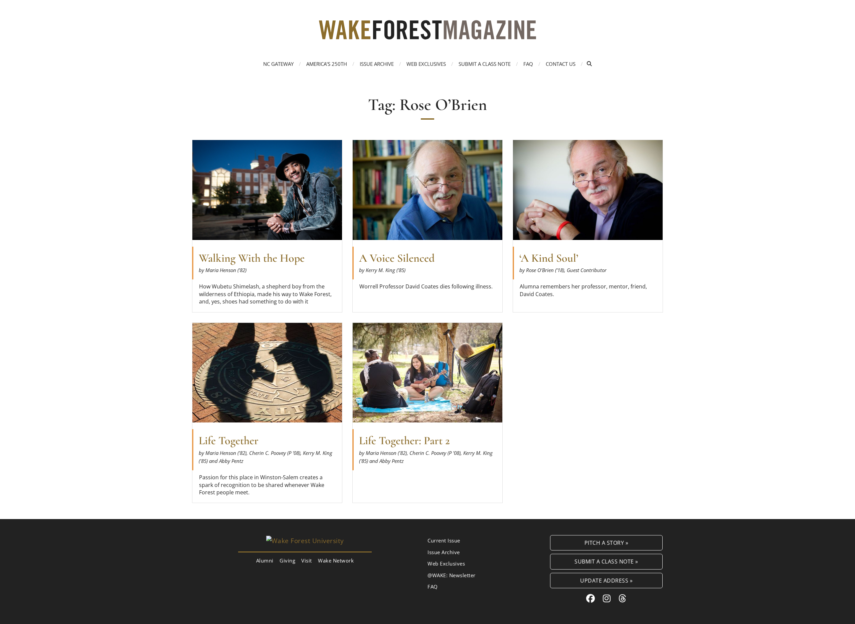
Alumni (265, 560)
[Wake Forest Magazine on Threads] (623, 598)
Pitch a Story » (606, 542)
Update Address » (606, 580)
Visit (306, 560)
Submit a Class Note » (606, 561)
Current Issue (444, 540)
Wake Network (336, 560)
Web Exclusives (426, 63)
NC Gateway (278, 63)
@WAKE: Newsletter (452, 575)
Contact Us (560, 63)
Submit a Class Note (485, 63)
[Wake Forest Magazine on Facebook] (590, 598)
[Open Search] (589, 63)
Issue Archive (377, 63)
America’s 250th (326, 63)
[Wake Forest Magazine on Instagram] (607, 598)
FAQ (528, 63)
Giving (287, 560)
